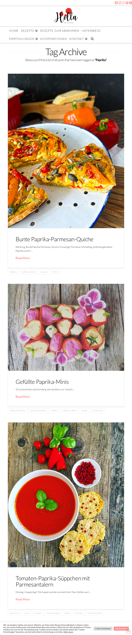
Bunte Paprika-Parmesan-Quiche (54, 239)
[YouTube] (119, 2)
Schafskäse (98, 411)
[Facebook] (116, 2)
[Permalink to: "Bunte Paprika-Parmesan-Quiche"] (66, 151)
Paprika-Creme (69, 411)
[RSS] (130, 2)
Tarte (54, 272)
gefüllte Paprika (17, 411)
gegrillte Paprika (38, 411)
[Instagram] (123, 2)
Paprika (13, 272)
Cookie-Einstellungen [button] (103, 629)
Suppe (66, 613)
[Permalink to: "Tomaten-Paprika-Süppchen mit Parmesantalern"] (66, 494)
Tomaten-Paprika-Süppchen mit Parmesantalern (53, 581)
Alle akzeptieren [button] (121, 629)
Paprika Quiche (28, 272)
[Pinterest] (127, 2)
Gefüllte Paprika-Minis (42, 381)
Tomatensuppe (94, 613)
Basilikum (14, 613)
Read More (23, 258)
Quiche (44, 272)
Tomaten (78, 613)
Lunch (27, 613)
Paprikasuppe (53, 613)
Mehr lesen (68, 632)
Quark (84, 411)
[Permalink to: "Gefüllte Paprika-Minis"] (66, 327)
